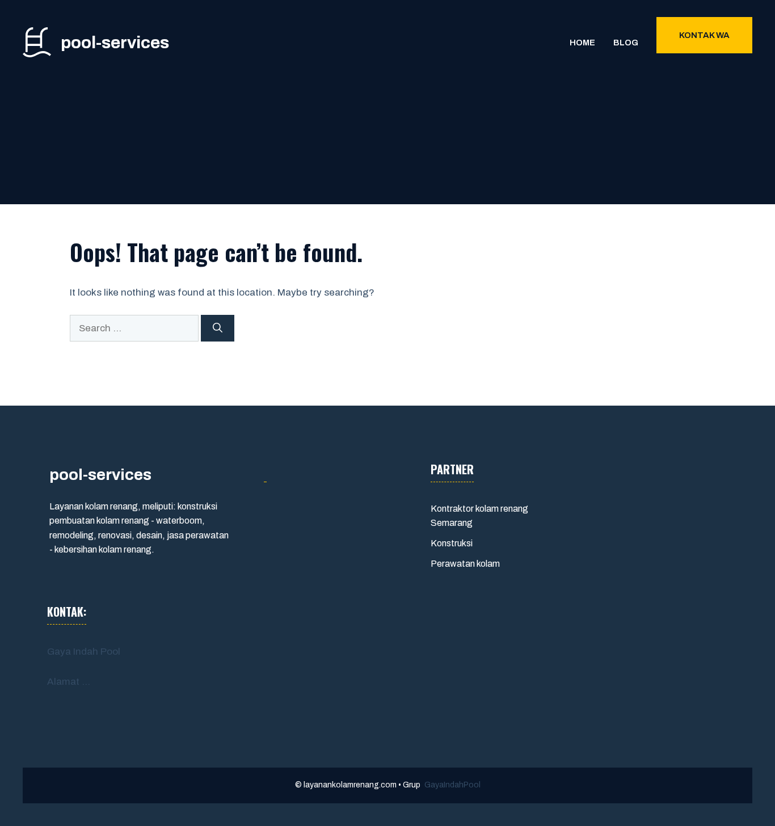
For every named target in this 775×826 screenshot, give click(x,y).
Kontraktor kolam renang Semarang (479, 516)
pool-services (115, 42)
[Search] (217, 328)
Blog (625, 42)
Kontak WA (704, 35)
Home (582, 42)
